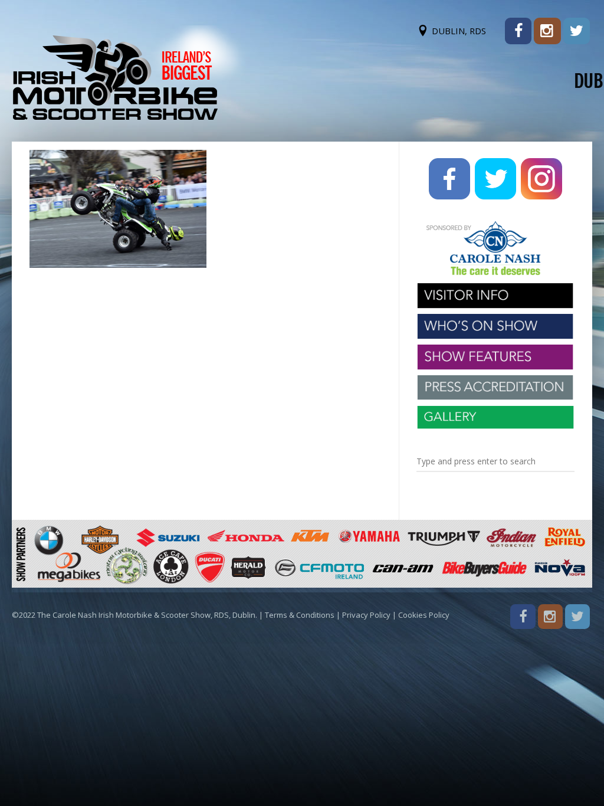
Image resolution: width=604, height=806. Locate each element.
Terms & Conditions (299, 615)
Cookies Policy (423, 615)
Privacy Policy (366, 615)
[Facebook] (518, 31)
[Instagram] (547, 31)
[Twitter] (576, 31)
